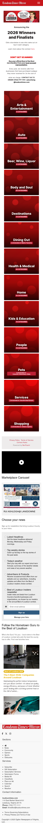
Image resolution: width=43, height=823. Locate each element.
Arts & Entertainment (21, 107)
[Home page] (14, 2)
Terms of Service (27, 440)
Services (21, 397)
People (21, 345)
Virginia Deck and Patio (15, 519)
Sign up (21, 621)
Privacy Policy (15, 440)
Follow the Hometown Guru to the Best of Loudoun (20, 635)
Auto (21, 135)
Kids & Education (21, 318)
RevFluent (26, 445)
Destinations (21, 213)
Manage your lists (21, 625)
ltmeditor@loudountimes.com (19, 816)
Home (21, 292)
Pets (21, 370)
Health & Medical (22, 266)
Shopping (21, 423)
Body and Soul (21, 187)
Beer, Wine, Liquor (22, 161)
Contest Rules (22, 442)
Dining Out (21, 240)
